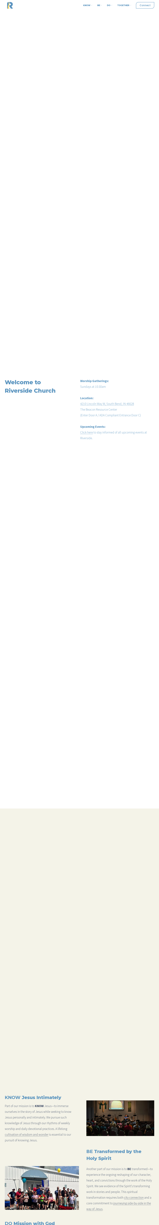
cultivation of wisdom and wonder (26, 1134)
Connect (145, 5)
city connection (134, 1197)
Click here (86, 432)
